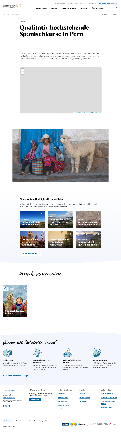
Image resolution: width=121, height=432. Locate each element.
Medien (16, 421)
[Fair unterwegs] (91, 424)
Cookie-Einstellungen (9, 426)
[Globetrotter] (102, 424)
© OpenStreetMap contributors (92, 112)
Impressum (23, 421)
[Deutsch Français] (7, 420)
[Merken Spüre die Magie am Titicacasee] (42, 213)
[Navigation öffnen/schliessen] (110, 8)
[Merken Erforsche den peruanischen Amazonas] (70, 233)
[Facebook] (3, 406)
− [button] (22, 73)
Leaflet (75, 112)
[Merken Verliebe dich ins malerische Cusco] (98, 213)
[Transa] (73, 424)
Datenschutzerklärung (36, 421)
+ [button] (22, 70)
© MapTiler (81, 112)
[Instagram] (6, 406)
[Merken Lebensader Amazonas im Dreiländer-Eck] (70, 213)
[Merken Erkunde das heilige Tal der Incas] (98, 233)
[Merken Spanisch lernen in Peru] (24, 288)
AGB (46, 421)
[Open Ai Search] (116, 8)
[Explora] (65, 424)
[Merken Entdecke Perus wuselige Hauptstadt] (42, 233)
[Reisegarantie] (112, 424)
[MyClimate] (81, 424)
